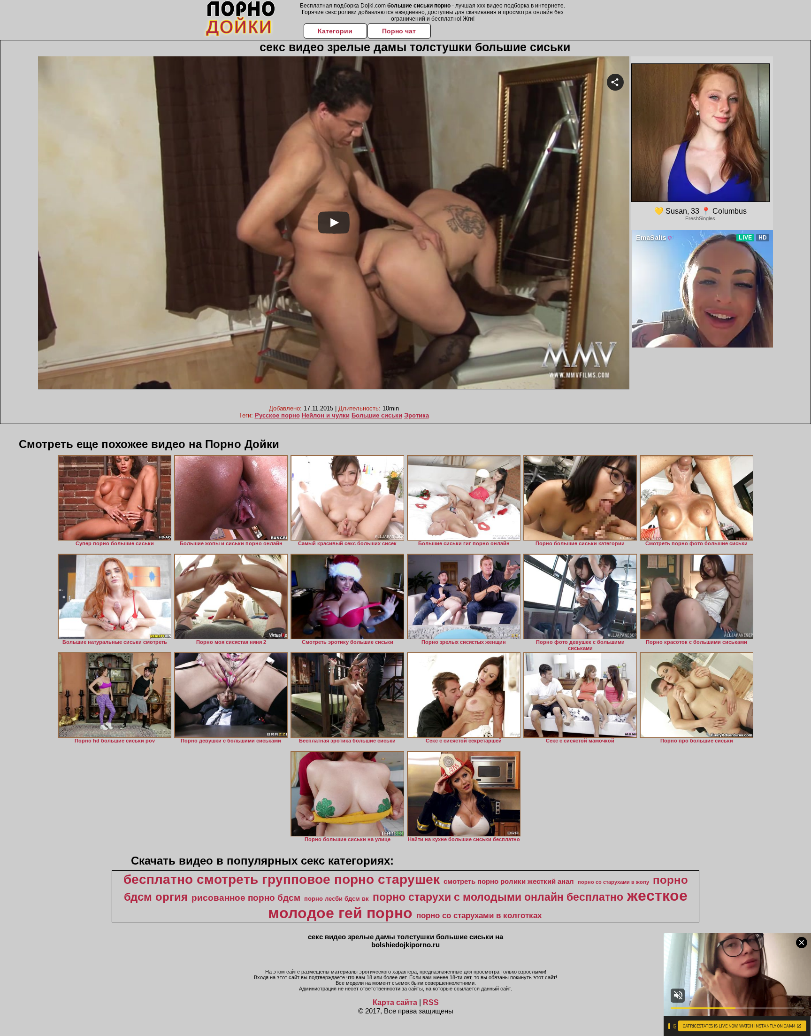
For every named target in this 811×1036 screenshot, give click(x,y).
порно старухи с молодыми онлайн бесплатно (498, 897)
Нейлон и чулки (326, 415)
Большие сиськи (377, 415)
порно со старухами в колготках (479, 915)
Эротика (416, 415)
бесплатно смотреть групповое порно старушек (281, 879)
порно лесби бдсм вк (336, 898)
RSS (431, 1002)
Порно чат (399, 31)
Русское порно (277, 415)
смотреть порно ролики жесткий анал (509, 881)
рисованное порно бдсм (245, 898)
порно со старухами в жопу (613, 882)
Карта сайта (395, 1002)
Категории (335, 31)
